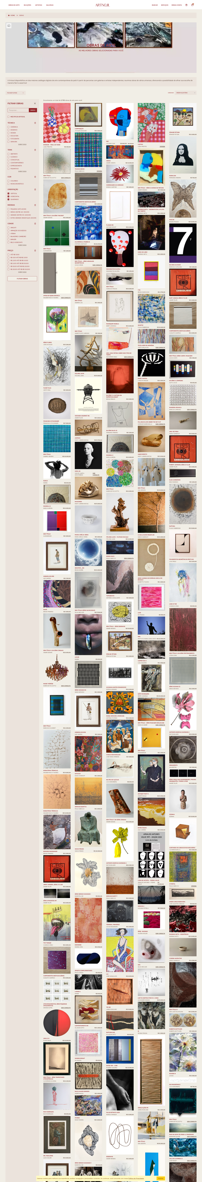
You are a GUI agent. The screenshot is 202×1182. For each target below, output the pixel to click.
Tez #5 (108, 1007)
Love (139, 613)
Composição (79, 129)
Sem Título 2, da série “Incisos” (53, 215)
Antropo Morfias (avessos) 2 (179, 732)
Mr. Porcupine (48, 1156)
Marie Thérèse (48, 684)
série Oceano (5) (80, 690)
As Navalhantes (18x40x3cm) (116, 687)
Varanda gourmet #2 (82, 416)
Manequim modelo (112, 324)
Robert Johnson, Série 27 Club (179, 465)
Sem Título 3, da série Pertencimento (181, 653)
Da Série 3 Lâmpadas (176, 380)
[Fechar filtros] (35, 103)
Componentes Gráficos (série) (53, 976)
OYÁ (139, 965)
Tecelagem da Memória (146, 345)
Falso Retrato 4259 (113, 1112)
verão (108, 161)
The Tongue (47, 943)
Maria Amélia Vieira (81, 535)
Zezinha (172, 814)
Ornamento (173, 765)
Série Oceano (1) (174, 686)
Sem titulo (78, 331)
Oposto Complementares (83, 970)
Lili (107, 974)
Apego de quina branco (51, 295)
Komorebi (78, 945)
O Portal (172, 884)
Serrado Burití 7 (111, 896)
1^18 (139, 290)
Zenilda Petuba (111, 654)
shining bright (80, 1058)
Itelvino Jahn (79, 373)
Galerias (49, 5)
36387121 (140, 325)
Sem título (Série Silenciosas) (85, 610)
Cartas (140, 144)
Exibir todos (22, 144)
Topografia (110, 596)
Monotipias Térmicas (50, 770)
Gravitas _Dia (79, 568)
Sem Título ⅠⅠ (173, 1009)
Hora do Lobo (142, 252)
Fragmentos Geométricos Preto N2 (181, 559)
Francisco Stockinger (51, 421)
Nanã (45, 609)
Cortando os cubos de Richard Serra (182, 848)
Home (13, 15)
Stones (77, 1118)
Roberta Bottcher (175, 1029)
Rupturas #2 (110, 1032)
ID (138, 1031)
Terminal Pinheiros (113, 924)
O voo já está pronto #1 (146, 535)
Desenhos (109, 1156)
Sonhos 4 (141, 906)
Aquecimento (142, 454)
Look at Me (173, 604)
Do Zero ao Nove (175, 265)
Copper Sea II (142, 661)
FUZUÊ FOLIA (47, 388)
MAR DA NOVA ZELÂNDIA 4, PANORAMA (181, 1134)
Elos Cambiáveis (174, 480)
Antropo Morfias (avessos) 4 (116, 863)
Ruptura (172, 526)
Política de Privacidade (136, 1178)
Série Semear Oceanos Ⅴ (83, 1163)
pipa (139, 636)
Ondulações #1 (143, 1108)
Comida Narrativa (175, 958)
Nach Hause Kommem (82, 1091)
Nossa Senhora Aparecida (115, 716)
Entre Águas (142, 828)
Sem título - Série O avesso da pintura (151, 188)
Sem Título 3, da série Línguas (53, 650)
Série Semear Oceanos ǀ (83, 894)
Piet (107, 141)
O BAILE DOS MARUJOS (113, 755)
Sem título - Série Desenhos (115, 626)
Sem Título (46, 249)
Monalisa (172, 176)
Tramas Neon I (80, 169)
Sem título (46, 176)
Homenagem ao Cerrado (114, 185)
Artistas (38, 5)
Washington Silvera (113, 269)
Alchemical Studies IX (82, 242)
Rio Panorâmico (174, 1084)
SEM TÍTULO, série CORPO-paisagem (180, 356)
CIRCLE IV (46, 1038)
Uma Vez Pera (173, 431)
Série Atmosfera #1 (49, 901)
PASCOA (171, 220)
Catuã (77, 657)
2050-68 (77, 471)
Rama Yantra (142, 378)
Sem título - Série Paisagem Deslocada (151, 723)
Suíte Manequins (143, 694)
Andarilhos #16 (48, 576)
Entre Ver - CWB (111, 1065)
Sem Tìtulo (46, 534)
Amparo (77, 438)
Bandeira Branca (175, 407)
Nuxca (45, 481)
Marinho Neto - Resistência (178, 934)
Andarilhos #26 (80, 732)
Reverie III (172, 1073)
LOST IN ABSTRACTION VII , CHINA (148, 998)
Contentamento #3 (81, 1026)
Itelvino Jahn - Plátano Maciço (117, 537)
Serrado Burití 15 (80, 807)
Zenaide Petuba (174, 132)
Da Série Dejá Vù (111, 430)
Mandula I (109, 455)
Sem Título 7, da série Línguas (116, 820)
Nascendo (78, 501)
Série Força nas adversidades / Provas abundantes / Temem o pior (182, 780)
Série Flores (47, 342)
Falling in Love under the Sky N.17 (149, 422)
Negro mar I (110, 556)
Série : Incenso (143, 931)
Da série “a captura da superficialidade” (114, 396)
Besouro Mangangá (50, 851)
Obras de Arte (14, 5)
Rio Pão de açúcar (112, 780)
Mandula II (47, 506)
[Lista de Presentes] (186, 5)
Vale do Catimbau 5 (176, 1158)
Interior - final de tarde (51, 145)
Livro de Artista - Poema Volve (148, 880)
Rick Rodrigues (48, 1112)
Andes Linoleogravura (177, 902)
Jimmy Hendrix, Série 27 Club (53, 884)
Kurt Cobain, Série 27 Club (178, 298)
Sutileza (78, 774)
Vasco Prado (79, 849)
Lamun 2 (77, 991)
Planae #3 (109, 225)
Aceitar (160, 1178)
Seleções (27, 5)
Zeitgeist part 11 (143, 794)
